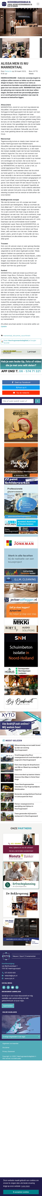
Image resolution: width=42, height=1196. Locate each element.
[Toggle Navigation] (38, 4)
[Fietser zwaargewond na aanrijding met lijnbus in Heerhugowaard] (7, 807)
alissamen (16, 336)
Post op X (22, 387)
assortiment (25, 336)
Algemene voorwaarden (10, 1043)
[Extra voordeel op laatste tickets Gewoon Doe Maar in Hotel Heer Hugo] (7, 777)
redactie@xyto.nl (11, 976)
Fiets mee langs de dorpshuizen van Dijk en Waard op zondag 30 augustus (27, 767)
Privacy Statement (8, 1051)
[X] (8, 987)
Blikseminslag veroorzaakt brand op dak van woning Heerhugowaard (27, 747)
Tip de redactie (22, 393)
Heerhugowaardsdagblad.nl (19, 2)
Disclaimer (5, 1047)
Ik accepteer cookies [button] (21, 1192)
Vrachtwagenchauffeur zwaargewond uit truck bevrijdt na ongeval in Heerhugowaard (28, 757)
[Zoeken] (37, 401)
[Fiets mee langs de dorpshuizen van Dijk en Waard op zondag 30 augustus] (7, 768)
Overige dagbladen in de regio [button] (14, 1037)
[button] (1, 48)
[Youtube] (13, 987)
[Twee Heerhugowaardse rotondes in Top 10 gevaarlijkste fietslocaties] (7, 787)
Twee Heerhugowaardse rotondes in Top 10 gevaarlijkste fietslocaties (27, 786)
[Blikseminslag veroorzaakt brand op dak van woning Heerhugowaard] (7, 748)
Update (4, 326)
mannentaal (7, 336)
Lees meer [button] (25, 1186)
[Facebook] (4, 987)
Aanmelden (8, 1006)
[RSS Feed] (17, 987)
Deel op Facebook (22, 382)
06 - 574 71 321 (30, 371)
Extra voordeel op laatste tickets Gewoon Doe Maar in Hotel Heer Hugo (27, 777)
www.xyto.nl (9, 978)
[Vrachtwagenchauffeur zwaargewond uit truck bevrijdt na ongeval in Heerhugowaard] (7, 758)
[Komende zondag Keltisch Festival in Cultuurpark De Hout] (7, 797)
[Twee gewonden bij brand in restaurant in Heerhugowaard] (7, 816)
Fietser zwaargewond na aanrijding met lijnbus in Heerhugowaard (24, 806)
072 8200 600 (10, 973)
